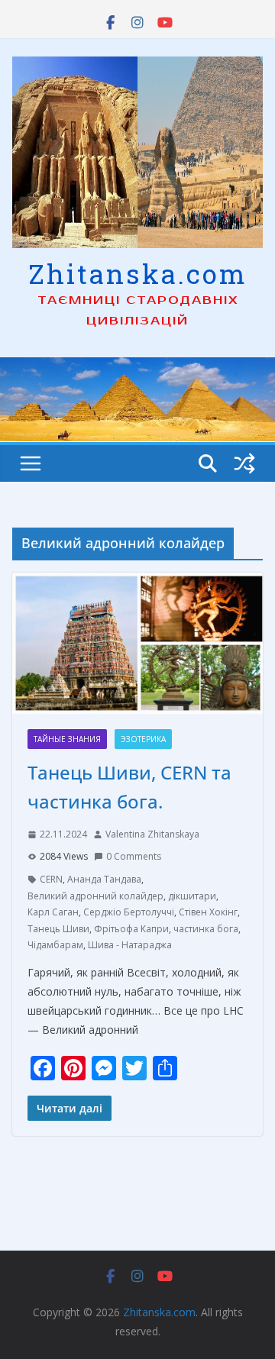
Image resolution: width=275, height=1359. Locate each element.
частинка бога (205, 928)
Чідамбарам (55, 944)
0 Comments (133, 856)
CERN (51, 879)
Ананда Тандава (104, 879)
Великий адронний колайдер (95, 895)
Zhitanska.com (137, 273)
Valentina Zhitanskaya (152, 834)
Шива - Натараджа (130, 944)
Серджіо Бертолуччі (128, 911)
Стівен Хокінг (208, 911)
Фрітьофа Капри (131, 928)
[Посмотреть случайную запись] (244, 463)
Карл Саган (53, 911)
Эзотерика (143, 739)
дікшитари (192, 895)
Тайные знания (67, 739)
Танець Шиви (58, 928)
